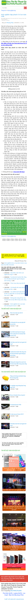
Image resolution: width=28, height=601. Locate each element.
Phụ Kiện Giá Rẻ (8, 593)
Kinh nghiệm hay (12, 10)
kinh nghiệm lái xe (9, 263)
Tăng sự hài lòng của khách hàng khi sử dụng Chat (18, 377)
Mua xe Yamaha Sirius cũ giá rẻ (17, 395)
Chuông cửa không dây (14, 569)
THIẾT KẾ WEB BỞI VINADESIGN (14, 599)
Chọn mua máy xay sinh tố (17, 283)
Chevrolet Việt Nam (19, 172)
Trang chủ (3, 10)
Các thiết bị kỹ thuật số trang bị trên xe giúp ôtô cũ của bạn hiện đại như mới (15, 293)
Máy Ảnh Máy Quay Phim (16, 595)
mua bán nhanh (19, 263)
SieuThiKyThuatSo (16, 590)
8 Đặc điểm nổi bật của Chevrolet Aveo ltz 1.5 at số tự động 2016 (14, 43)
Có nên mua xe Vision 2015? (17, 414)
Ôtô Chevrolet (10, 264)
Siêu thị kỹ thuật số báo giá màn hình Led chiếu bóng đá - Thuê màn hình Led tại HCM (14, 508)
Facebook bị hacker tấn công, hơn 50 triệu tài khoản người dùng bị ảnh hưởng (15, 278)
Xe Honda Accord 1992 (15, 404)
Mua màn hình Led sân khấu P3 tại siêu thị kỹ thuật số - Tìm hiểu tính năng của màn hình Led (14, 548)
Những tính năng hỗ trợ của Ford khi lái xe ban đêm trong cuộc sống (18, 363)
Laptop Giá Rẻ (18, 593)
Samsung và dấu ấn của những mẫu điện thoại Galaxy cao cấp (14, 469)
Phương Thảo (10, 22)
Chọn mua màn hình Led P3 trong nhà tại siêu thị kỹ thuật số (14, 528)
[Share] (4, 240)
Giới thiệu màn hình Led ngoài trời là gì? (14, 489)
